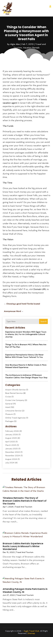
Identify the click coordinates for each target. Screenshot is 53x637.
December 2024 (12, 452)
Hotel (7, 407)
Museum (9, 414)
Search (43, 321)
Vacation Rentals (31, 47)
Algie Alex (15, 44)
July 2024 (9, 463)
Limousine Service (13, 411)
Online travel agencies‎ (15, 418)
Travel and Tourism (23, 507)
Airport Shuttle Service (15, 390)
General (8, 404)
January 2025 (11, 449)
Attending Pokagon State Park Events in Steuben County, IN (25, 590)
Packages (9, 421)
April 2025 (10, 442)
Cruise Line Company (14, 400)
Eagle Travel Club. (32, 631)
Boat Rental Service (14, 393)
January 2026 (11, 434)
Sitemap (31, 633)
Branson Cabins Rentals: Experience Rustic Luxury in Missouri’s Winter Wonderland (23, 546)
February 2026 (12, 431)
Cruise (8, 397)
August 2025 (11, 438)
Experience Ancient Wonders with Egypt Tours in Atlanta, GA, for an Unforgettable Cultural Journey (25, 334)
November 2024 (12, 456)
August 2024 (11, 459)
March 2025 (10, 445)
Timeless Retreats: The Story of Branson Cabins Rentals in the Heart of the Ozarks (24, 500)
